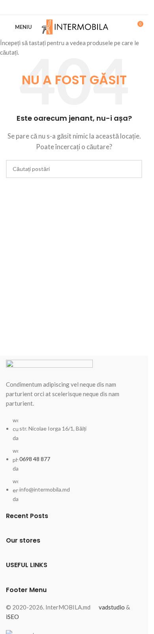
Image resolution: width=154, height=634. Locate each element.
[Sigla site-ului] (75, 26)
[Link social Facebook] (74, 7)
